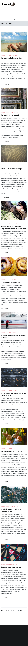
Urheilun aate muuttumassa (11, 567)
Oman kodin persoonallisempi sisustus (11, 170)
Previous (7, 610)
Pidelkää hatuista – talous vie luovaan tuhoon (11, 510)
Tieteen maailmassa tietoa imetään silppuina (13, 336)
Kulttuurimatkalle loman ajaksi (11, 58)
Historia (3, 55)
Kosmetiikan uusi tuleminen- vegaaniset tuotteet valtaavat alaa (13, 227)
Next (21, 610)
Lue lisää (6, 84)
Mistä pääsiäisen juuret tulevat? (12, 451)
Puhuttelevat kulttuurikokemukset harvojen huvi (13, 394)
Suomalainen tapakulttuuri (10, 282)
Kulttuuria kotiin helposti (10, 115)
